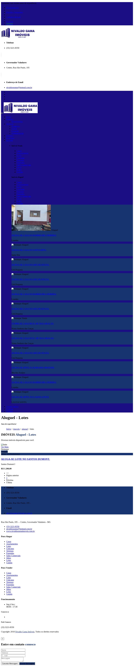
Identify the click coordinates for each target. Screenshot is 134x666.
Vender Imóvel (12, 406)
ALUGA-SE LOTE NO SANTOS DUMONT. (25, 459)
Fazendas (20, 163)
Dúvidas (9, 136)
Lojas (19, 170)
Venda (14, 129)
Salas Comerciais (24, 165)
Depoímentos (17, 121)
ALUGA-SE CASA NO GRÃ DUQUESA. (30, 265)
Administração (18, 133)
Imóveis (9, 140)
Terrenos (20, 160)
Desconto (10, 138)
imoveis (16, 429)
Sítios (19, 167)
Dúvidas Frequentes (14, 12)
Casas (19, 151)
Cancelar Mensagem (10, 664)
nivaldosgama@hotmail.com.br (19, 87)
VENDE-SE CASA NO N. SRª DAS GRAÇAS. (33, 323)
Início (8, 117)
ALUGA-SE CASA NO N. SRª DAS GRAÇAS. (33, 338)
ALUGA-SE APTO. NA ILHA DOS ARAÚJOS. (33, 367)
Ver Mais (5, 447)
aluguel (25, 429)
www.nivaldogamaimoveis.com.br (20, 531)
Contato (9, 24)
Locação (15, 131)
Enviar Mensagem (27, 664)
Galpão (20, 172)
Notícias (9, 22)
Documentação (12, 8)
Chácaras (20, 158)
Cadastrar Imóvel (13, 17)
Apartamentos (22, 153)
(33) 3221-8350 (12, 526)
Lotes (19, 155)
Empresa (9, 119)
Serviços (9, 124)
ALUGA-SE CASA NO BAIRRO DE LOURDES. (34, 235)
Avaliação (16, 126)
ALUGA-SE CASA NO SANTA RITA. (29, 250)
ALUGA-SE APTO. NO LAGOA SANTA (30, 397)
